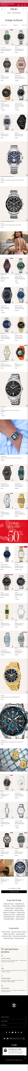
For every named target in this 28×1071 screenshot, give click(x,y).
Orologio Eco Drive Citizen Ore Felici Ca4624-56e (5, 77)
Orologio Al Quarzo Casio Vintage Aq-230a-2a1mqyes (6, 652)
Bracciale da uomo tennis (19, 936)
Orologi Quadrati (20, 918)
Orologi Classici (21, 912)
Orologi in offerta (20, 916)
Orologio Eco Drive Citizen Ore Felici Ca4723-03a (5, 853)
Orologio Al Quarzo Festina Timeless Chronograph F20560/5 (20, 594)
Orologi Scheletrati (19, 910)
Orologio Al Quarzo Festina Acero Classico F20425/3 (10, 411)
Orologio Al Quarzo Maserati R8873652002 (10, 697)
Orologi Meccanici (19, 903)
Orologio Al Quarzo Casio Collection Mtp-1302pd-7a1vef (19, 823)
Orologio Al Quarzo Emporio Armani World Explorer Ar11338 (20, 278)
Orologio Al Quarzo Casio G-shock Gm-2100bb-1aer (5, 308)
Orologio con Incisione (9, 914)
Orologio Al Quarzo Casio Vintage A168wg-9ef (20, 513)
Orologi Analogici (8, 910)
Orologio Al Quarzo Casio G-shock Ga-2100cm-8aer (5, 485)
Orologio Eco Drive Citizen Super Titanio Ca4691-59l (12, 180)
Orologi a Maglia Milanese (18, 906)
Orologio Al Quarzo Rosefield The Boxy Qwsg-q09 (19, 567)
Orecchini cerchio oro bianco (18, 931)
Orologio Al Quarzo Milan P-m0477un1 (5, 594)
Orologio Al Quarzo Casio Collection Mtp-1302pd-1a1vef (19, 105)
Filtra (23, 25)
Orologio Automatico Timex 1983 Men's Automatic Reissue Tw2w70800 (19, 624)
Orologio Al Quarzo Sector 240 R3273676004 (19, 880)
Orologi (8, 12)
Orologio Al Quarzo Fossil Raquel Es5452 (5, 624)
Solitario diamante (8, 938)
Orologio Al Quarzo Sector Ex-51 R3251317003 (19, 365)
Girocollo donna (6, 931)
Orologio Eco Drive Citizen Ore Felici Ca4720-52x (19, 853)
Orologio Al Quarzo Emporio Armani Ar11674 (6, 567)
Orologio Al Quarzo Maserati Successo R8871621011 (19, 135)
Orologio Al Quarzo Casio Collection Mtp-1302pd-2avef (19, 308)
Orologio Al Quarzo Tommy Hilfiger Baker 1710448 (5, 337)
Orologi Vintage (9, 908)
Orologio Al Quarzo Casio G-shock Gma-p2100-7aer (19, 795)
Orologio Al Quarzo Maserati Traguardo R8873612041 (5, 105)
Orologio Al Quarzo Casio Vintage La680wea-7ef (19, 652)
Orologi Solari (6, 906)
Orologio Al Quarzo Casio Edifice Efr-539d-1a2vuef (12, 742)
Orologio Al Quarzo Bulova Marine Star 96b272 (11, 225)
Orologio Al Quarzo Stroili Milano (5, 795)
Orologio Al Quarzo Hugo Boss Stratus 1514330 (6, 50)
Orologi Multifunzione (9, 916)
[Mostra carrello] (26, 9)
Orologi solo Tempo (9, 903)
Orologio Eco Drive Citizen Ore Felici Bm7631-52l (5, 135)
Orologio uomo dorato (9, 934)
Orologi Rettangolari (9, 918)
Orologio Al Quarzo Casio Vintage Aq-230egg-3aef (19, 485)
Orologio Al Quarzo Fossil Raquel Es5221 (5, 823)
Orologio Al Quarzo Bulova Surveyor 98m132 (6, 365)
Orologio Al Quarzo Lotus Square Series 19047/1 (5, 513)
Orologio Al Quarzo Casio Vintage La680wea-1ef (11, 458)
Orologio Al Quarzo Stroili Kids (5, 278)
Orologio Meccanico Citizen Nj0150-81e (19, 50)
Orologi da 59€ (20, 914)
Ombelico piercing (19, 938)
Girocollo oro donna (6, 936)
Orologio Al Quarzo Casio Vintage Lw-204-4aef (20, 77)
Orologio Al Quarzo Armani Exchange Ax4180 (19, 337)
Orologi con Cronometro (9, 912)
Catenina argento (20, 934)
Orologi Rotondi (19, 908)
